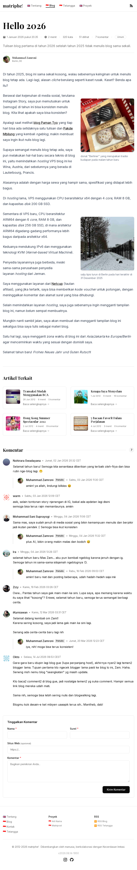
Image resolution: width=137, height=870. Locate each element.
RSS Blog (100, 821)
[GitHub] (71, 859)
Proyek (85, 5)
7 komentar (102, 36)
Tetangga (67, 5)
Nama (12, 728)
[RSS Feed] (131, 6)
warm (16, 496)
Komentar (14, 757)
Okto (16, 657)
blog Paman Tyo (46, 123)
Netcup (57, 284)
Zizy (16, 587)
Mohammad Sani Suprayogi (31, 516)
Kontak (9, 826)
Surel (74, 728)
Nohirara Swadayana (27, 460)
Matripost (55, 825)
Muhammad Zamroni (40, 480)
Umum (120, 37)
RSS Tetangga (103, 825)
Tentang (34, 5)
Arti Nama (55, 821)
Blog (50, 5)
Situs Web (19, 743)
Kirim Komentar (116, 789)
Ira (14, 552)
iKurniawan (20, 612)
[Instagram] (65, 859)
